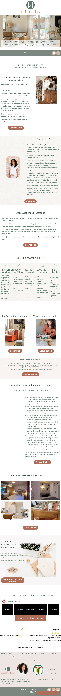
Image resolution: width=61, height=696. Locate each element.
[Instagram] (58, 53)
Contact (54, 653)
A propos (34, 653)
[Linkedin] (58, 690)
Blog (42, 653)
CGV (51, 679)
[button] (25, 52)
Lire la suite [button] (30, 642)
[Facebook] (54, 53)
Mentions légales (42, 679)
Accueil (3, 653)
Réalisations (26, 653)
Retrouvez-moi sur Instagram (30, 618)
